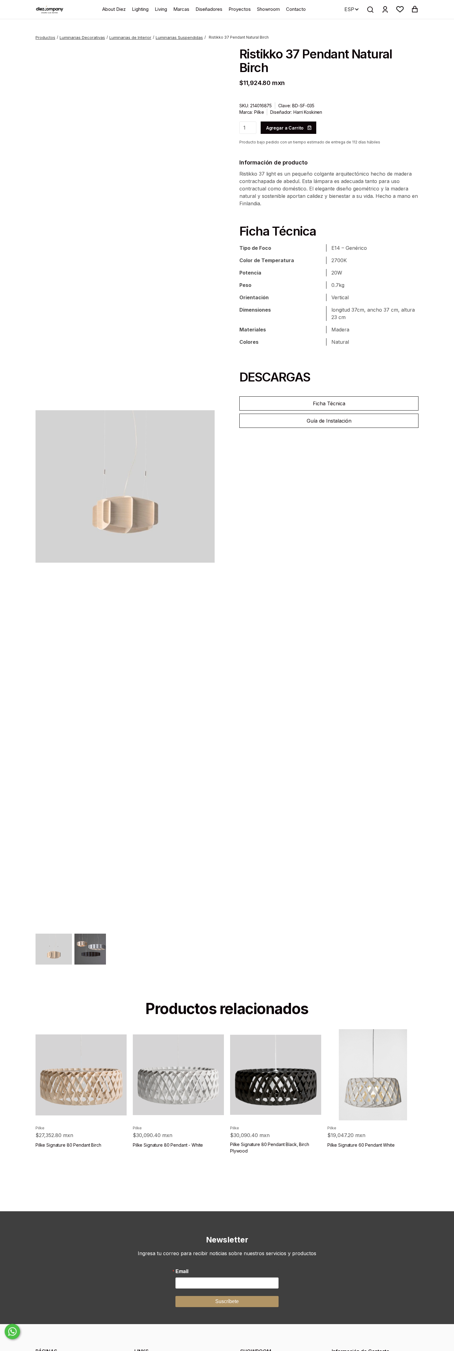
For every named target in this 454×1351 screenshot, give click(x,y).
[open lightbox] (125, 486)
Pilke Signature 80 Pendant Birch (68, 1145)
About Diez (114, 9)
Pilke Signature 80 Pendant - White (168, 1145)
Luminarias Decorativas (82, 37)
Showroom (268, 9)
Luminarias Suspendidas (179, 37)
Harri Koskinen (307, 112)
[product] (81, 1074)
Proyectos (240, 9)
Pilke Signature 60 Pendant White (361, 1145)
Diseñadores (208, 9)
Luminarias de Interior (130, 37)
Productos (45, 37)
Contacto (296, 9)
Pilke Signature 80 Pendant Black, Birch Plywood (269, 1147)
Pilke (259, 112)
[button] (400, 9)
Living (161, 9)
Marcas (181, 9)
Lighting (140, 9)
